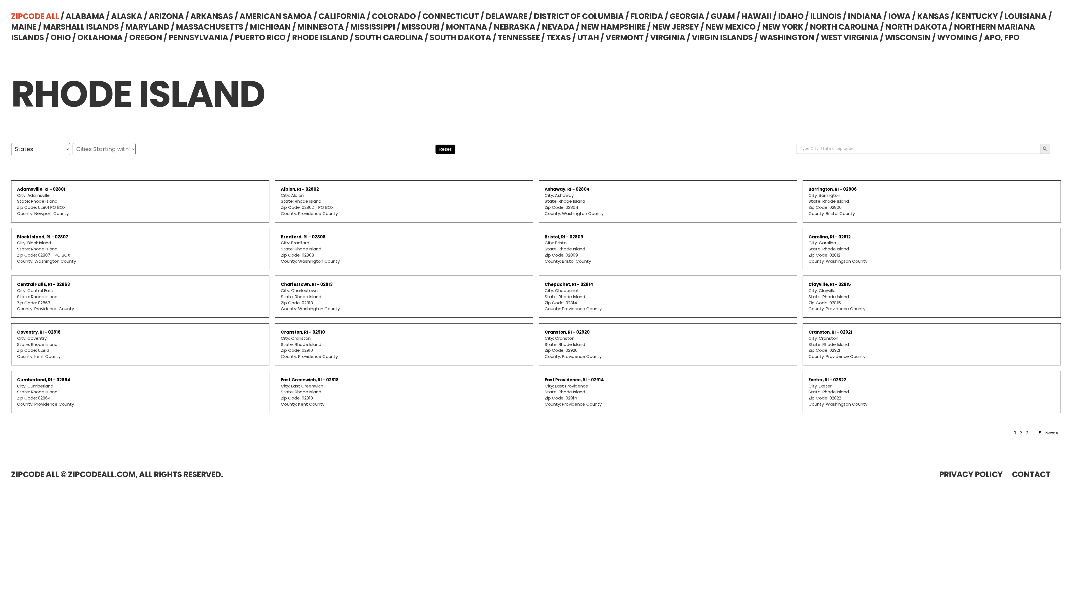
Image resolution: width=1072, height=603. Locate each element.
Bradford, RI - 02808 (303, 237)
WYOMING (957, 37)
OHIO (61, 37)
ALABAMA (85, 16)
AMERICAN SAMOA (276, 16)
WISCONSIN (908, 37)
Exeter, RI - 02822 (827, 380)
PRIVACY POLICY (971, 474)
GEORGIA (687, 16)
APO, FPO (1002, 37)
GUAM (723, 16)
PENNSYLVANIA (198, 37)
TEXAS (558, 37)
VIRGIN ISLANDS (722, 37)
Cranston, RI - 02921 (830, 332)
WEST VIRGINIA (850, 37)
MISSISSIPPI (372, 26)
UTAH (588, 37)
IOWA (899, 16)
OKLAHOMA (100, 37)
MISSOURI (420, 26)
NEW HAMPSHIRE (613, 26)
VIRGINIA (667, 37)
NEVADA (558, 26)
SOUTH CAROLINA (389, 37)
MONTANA (466, 26)
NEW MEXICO (730, 26)
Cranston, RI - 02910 (303, 332)
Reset (445, 149)
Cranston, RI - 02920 (567, 332)
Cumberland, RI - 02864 (43, 380)
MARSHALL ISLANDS (81, 26)
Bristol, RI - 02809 (564, 237)
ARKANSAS (211, 16)
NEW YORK (782, 26)
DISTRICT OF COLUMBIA (579, 16)
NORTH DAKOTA (916, 26)
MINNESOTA (320, 26)
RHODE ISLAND (320, 37)
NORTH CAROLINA (844, 26)
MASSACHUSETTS (209, 26)
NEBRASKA (514, 26)
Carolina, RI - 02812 (829, 237)
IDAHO (791, 16)
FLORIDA (646, 16)
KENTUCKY (977, 16)
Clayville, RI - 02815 (829, 284)
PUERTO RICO (260, 37)
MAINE (24, 26)
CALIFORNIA (342, 16)
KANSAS (933, 16)
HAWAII (756, 16)
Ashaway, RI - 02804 (567, 189)
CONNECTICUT (450, 16)
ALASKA (126, 16)
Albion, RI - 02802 (300, 189)
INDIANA (865, 16)
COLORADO (394, 16)
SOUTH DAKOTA (460, 37)
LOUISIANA (1025, 16)
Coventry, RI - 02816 (39, 332)
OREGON (145, 37)
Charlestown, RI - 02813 (307, 284)
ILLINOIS (825, 16)
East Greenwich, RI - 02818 (310, 380)
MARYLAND (147, 26)
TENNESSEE (519, 37)
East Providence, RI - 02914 (574, 380)
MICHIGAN (270, 26)
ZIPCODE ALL (35, 16)
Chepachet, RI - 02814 (569, 284)
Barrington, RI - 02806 (832, 189)
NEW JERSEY (675, 26)
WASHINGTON (786, 37)
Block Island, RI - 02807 (42, 237)
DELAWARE (506, 16)
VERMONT (625, 37)
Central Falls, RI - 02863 (43, 284)
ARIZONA (166, 16)
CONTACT (1031, 474)
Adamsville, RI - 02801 (41, 189)
